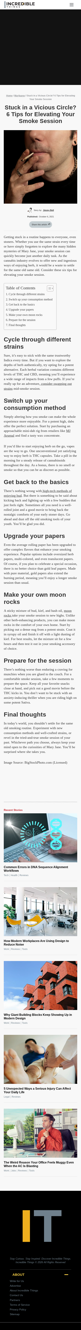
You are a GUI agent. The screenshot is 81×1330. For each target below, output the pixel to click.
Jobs (13, 1170)
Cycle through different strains (27, 294)
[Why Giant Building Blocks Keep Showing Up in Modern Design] (40, 985)
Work (6, 949)
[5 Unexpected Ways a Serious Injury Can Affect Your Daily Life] (40, 1059)
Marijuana (19, 95)
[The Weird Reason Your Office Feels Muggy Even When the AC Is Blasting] (40, 1133)
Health (14, 875)
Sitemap (15, 1314)
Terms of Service (20, 1304)
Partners (15, 1300)
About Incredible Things (24, 1290)
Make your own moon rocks (25, 315)
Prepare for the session (22, 320)
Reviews (24, 875)
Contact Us (16, 1295)
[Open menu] (72, 4)
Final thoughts (17, 325)
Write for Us (17, 1281)
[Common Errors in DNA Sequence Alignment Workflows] (40, 837)
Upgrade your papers (21, 309)
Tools (25, 949)
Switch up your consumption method (31, 299)
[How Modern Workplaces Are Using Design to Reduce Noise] (40, 911)
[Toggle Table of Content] (48, 288)
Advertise (15, 1285)
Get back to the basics (22, 304)
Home (9, 95)
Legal (7, 1096)
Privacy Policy (18, 1309)
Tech (6, 875)
